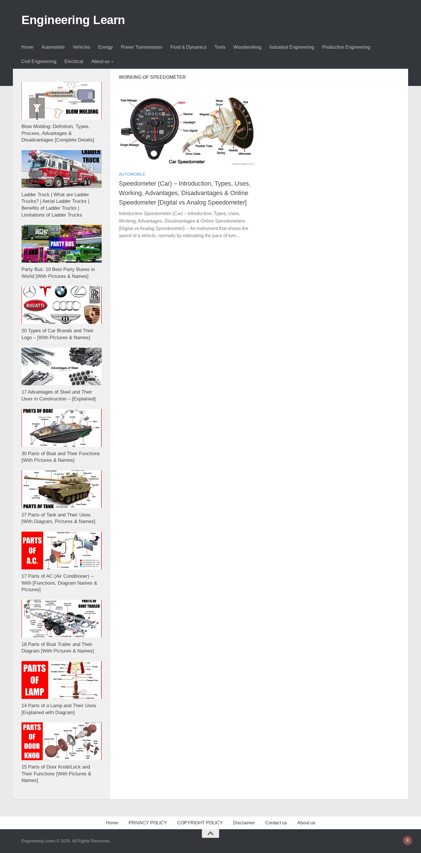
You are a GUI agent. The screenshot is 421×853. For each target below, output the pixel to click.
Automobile (53, 47)
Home (27, 47)
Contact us (276, 822)
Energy (105, 47)
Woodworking (247, 47)
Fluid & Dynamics (188, 47)
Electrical (73, 61)
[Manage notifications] (407, 840)
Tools (220, 47)
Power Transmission (141, 47)
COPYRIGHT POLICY (200, 822)
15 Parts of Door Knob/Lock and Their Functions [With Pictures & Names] (56, 773)
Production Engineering (346, 47)
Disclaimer (244, 822)
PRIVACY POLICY (148, 822)
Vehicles (81, 47)
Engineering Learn (73, 20)
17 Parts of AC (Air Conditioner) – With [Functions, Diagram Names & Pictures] (59, 582)
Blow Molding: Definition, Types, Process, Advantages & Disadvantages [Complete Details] (57, 133)
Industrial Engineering (291, 47)
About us (100, 61)
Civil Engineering (38, 61)
